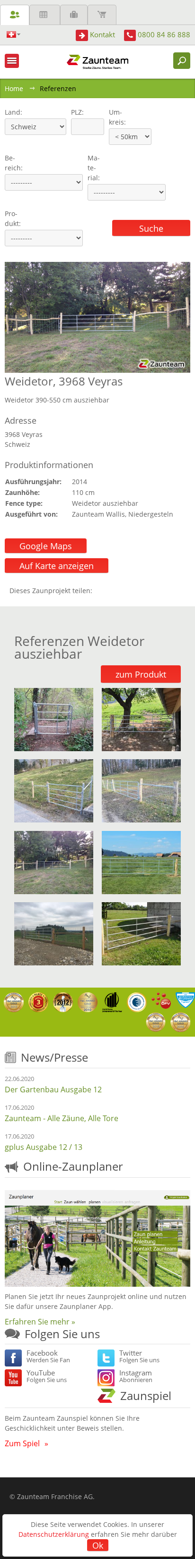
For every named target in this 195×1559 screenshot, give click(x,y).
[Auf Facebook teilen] (102, 590)
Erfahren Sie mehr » (40, 1321)
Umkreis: (114, 117)
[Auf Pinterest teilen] (113, 590)
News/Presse (54, 1057)
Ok (97, 1545)
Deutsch (13, 34)
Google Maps (45, 546)
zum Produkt (140, 674)
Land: (12, 112)
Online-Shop (102, 15)
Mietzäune (45, 15)
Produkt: (13, 218)
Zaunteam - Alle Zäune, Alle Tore (61, 1118)
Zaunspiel (145, 1395)
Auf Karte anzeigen (56, 565)
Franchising (74, 15)
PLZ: (75, 112)
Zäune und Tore (14, 15)
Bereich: (14, 162)
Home (14, 88)
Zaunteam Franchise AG (55, 1496)
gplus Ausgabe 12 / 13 (43, 1147)
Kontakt (102, 34)
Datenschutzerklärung (53, 1534)
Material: (94, 167)
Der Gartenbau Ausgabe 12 (53, 1089)
